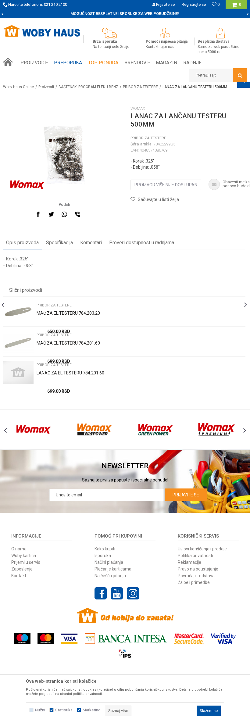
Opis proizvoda (22, 242)
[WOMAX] (27, 184)
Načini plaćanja (109, 562)
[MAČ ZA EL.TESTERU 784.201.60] (18, 342)
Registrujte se (194, 4)
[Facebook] (38, 214)
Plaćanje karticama (113, 569)
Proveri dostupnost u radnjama (141, 242)
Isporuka (103, 555)
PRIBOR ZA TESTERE (140, 87)
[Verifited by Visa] (223, 638)
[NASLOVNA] (8, 62)
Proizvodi (46, 87)
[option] (125, 13)
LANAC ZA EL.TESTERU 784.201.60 (70, 372)
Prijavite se (186, 494)
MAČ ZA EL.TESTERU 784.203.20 (68, 313)
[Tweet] (51, 214)
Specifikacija (59, 242)
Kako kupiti (105, 548)
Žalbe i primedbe (194, 582)
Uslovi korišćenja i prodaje (202, 548)
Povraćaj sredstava (196, 575)
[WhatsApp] (64, 214)
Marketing (92, 710)
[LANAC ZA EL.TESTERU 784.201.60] (18, 372)
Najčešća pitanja (110, 575)
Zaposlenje (22, 569)
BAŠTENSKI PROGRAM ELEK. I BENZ (88, 87)
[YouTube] (117, 593)
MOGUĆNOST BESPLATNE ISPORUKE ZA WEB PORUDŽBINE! (124, 13)
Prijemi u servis (25, 562)
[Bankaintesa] (126, 638)
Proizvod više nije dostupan (165, 184)
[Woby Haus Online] (41, 31)
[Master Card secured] (189, 638)
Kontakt (18, 575)
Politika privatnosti (195, 555)
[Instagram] (133, 593)
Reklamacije (189, 562)
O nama (19, 548)
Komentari (91, 242)
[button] (218, 75)
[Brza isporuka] (111, 33)
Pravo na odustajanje (198, 569)
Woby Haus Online (18, 87)
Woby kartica (23, 555)
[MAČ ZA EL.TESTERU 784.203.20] (18, 313)
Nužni (40, 710)
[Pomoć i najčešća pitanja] (166, 33)
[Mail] (90, 214)
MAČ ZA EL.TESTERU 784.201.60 (68, 343)
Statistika (64, 710)
